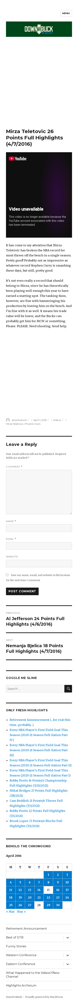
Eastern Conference (20, 964)
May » (21, 911)
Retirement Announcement (26, 928)
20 (30, 897)
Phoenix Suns (32, 423)
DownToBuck (14, 997)
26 (20, 905)
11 (10, 890)
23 (57, 897)
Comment (14, 466)
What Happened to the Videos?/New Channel (32, 974)
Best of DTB (14, 937)
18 (10, 897)
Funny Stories (16, 946)
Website (12, 556)
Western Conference (21, 955)
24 (67, 897)
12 (20, 890)
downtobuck (19, 420)
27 (29, 905)
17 (67, 890)
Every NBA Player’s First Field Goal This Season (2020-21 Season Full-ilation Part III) (39, 750)
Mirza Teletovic (15, 423)
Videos (57, 420)
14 (39, 890)
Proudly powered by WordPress (44, 997)
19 (20, 897)
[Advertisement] (39, 87)
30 (58, 905)
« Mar (10, 911)
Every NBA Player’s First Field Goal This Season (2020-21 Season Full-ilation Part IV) (39, 735)
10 (67, 882)
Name (11, 521)
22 (48, 897)
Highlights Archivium (21, 985)
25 (11, 905)
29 (48, 905)
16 (57, 890)
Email (11, 538)
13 (29, 890)
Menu (66, 13)
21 (39, 897)
